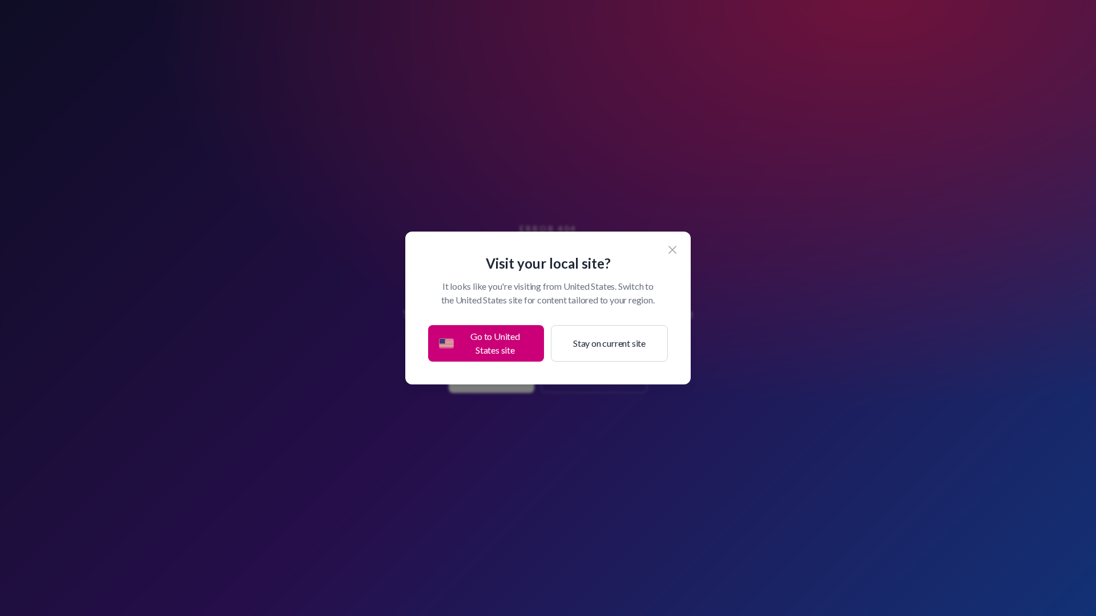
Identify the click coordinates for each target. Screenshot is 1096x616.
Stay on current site (609, 343)
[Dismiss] (672, 250)
